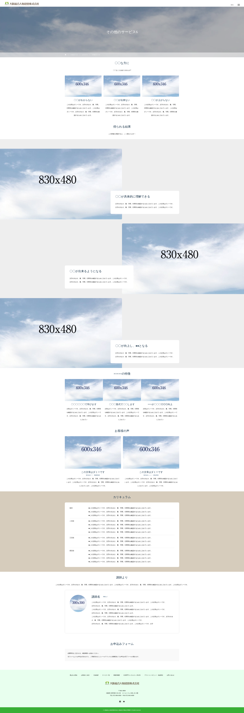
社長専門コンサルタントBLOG (132, 675)
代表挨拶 (96, 675)
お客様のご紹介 (85, 675)
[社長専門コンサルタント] (22, 3)
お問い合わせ (170, 675)
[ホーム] (65, 54)
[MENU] (238, 4)
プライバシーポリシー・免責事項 (153, 675)
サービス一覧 (106, 675)
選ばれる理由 (73, 675)
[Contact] (124, 701)
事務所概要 (117, 675)
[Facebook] (120, 701)
